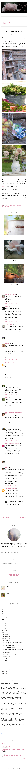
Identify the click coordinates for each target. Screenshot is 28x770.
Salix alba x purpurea (5, 713)
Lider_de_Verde (16, 702)
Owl (11, 707)
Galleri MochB (9, 324)
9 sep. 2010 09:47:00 (11, 381)
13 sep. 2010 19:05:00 (11, 485)
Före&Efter (16, 692)
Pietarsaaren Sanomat (5, 708)
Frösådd (11, 692)
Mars (15, 703)
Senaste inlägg (5, 518)
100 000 (7, 586)
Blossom (2, 687)
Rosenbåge (11, 712)
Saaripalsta (5, 753)
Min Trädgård (18, 205)
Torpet (18, 718)
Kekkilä (13, 698)
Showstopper (3, 714)
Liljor (21, 702)
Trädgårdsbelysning (5, 719)
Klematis (20, 698)
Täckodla (21, 720)
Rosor (15, 712)
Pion (16, 708)
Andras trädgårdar (15, 683)
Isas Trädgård (6, 746)
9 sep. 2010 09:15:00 (11, 340)
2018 (3, 617)
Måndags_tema (3, 704)
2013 (3, 627)
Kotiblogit (17, 699)
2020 (3, 613)
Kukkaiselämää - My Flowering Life (11, 755)
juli (4, 658)
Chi (23, 688)
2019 (3, 615)
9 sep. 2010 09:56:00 (11, 394)
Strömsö (24, 715)
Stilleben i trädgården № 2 (11, 647)
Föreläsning (21, 692)
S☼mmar (4, 206)
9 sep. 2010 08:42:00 (11, 333)
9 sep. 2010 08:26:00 (11, 321)
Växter (9, 206)
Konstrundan (11, 699)
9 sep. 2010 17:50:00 (11, 424)
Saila (6, 460)
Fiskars (25, 691)
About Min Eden (6, 22)
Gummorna (24, 693)
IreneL (7, 384)
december (5, 634)
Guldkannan (18, 693)
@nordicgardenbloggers (6, 683)
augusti (5, 656)
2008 (3, 673)
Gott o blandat (9, 693)
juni (4, 660)
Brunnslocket (3, 688)
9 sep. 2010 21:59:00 (11, 440)
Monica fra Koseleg (10, 488)
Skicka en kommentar (9, 511)
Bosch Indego (16, 687)
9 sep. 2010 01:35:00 (11, 303)
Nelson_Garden (14, 704)
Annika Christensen (10, 294)
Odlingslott (3, 707)
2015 (3, 623)
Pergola (20, 707)
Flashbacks (3, 692)
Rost (18, 712)
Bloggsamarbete (4, 686)
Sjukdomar (9, 714)
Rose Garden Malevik (10, 362)
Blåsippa (7, 687)
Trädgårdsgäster (21, 719)
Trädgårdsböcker (13, 719)
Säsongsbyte (6, 652)
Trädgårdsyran (11, 720)
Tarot (6, 718)
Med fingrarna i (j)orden (12, 443)
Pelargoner (15, 707)
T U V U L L (5, 743)
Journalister (3, 697)
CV (25, 688)
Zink (23, 724)
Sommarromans (4, 715)
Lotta (6, 306)
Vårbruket (23, 723)
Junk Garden (3, 698)
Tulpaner (16, 720)
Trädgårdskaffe (4, 720)
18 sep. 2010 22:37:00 (11, 508)
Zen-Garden (14, 724)
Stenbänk (15, 715)
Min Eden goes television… (10, 654)
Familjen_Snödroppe (19, 691)
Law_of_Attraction (8, 702)
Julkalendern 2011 (10, 697)
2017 (3, 619)
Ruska (21, 712)
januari (5, 670)
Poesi (10, 709)
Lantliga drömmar (10, 336)
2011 (3, 630)
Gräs (14, 693)
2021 (3, 611)
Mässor (9, 704)
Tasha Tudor (8, 593)
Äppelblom (3, 725)
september (6, 640)
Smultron (19, 714)
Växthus (6, 724)
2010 (3, 632)
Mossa (25, 703)
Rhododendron (4, 712)
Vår (20, 723)
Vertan (2, 723)
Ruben (6, 397)
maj (4, 662)
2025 (3, 607)
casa (14, 688)
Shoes (21, 713)
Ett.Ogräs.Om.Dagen (7, 691)
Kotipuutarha (22, 699)
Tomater (14, 718)
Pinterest (12, 708)
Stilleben (19, 715)
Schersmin (12, 713)
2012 (3, 629)
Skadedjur (14, 714)
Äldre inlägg (23, 518)
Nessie (20, 704)
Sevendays (17, 713)
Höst (6, 205)
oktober (5, 638)
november (5, 636)
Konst (7, 699)
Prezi (13, 709)
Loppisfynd (11, 205)
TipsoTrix (10, 718)
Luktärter (8, 703)
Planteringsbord (4, 709)
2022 (3, 609)
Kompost (2, 699)
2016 (3, 621)
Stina (6, 427)
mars (4, 666)
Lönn (12, 703)
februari (5, 668)
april (4, 664)
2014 (3, 625)
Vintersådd (16, 723)
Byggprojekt (10, 688)
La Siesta (2, 702)
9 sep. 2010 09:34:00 (11, 359)
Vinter (12, 723)
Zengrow (19, 724)
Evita (13, 691)
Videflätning (7, 723)
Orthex (8, 707)
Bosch (11, 687)
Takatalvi (2, 718)
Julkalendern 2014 (18, 697)
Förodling (3, 693)
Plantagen (20, 708)
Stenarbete (10, 715)
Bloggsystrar (10, 686)
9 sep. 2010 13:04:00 (11, 409)
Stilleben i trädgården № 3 (11, 645)
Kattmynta (9, 698)
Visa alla (25, 758)
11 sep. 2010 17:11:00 (11, 457)
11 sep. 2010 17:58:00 (11, 464)
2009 (3, 671)
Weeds (10, 724)
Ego (2, 691)
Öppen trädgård (9, 725)
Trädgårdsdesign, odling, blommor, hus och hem (13, 750)
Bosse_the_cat (22, 687)
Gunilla (7, 343)
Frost (7, 692)
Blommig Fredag (23, 686)
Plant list (4, 23)
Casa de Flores (19, 688)
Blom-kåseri (17, 686)
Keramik (16, 698)
